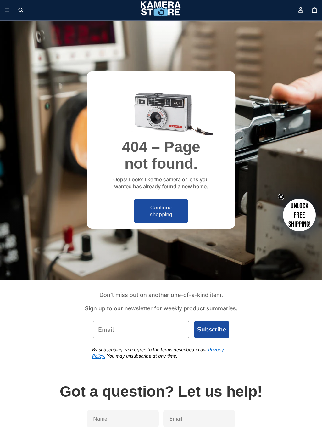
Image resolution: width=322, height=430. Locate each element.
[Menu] (7, 10)
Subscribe (211, 329)
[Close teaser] (281, 197)
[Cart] (314, 10)
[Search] (21, 10)
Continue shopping (161, 211)
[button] (299, 215)
